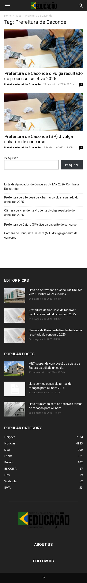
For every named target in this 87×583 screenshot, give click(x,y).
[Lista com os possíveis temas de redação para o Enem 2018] (14, 389)
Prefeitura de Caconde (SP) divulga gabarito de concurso (38, 139)
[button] (7, 5)
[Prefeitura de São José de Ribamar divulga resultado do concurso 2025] (14, 315)
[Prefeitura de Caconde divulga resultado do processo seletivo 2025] (43, 48)
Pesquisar (11, 158)
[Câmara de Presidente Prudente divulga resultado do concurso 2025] (14, 335)
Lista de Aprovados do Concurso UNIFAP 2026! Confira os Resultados (42, 186)
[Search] (81, 5)
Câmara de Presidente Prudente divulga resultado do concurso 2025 (39, 213)
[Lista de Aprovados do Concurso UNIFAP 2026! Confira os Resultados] (14, 295)
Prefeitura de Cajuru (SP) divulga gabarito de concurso (40, 224)
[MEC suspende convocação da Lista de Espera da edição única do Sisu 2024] (14, 368)
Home (8, 15)
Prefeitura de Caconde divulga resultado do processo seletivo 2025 (43, 76)
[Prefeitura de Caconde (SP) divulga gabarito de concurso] (43, 112)
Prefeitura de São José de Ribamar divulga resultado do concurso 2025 (41, 200)
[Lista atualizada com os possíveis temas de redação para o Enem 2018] (14, 409)
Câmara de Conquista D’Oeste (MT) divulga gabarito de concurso (40, 235)
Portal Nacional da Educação (22, 84)
